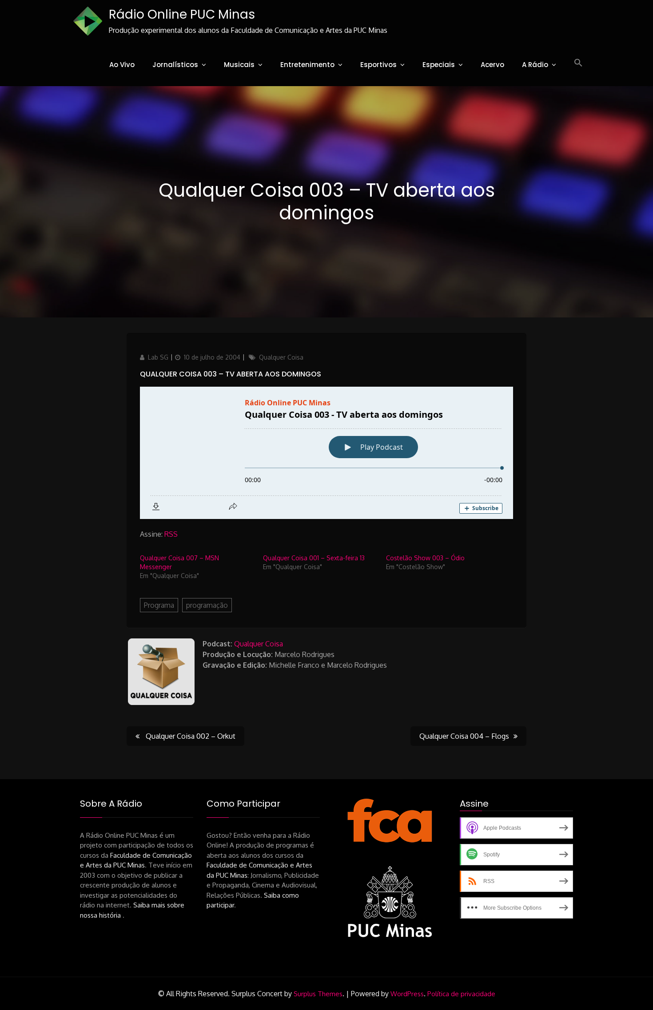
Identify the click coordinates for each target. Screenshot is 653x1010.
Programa (159, 605)
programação (207, 605)
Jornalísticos (175, 64)
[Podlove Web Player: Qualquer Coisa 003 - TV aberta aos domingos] (326, 453)
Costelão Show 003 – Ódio (425, 558)
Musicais (239, 64)
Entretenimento (307, 64)
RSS (171, 534)
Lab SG (158, 357)
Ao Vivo (122, 64)
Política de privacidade (461, 994)
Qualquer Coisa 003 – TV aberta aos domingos (230, 374)
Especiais (438, 64)
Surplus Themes (318, 994)
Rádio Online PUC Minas (182, 14)
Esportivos (378, 64)
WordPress (407, 994)
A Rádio (535, 64)
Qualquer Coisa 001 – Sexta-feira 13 (314, 558)
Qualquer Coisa (281, 357)
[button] (578, 63)
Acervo (492, 64)
